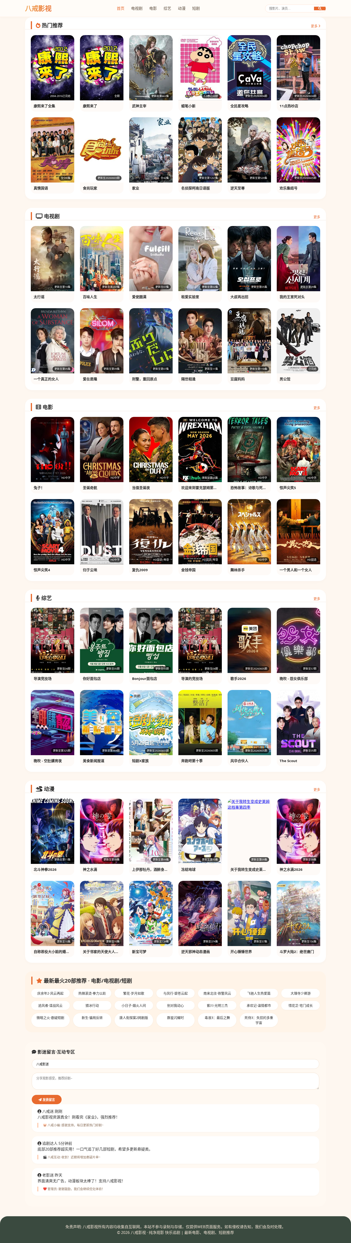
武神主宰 (139, 105)
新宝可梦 (139, 951)
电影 (153, 8)
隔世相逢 (188, 379)
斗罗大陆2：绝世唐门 (297, 951)
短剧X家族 (140, 760)
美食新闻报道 (93, 760)
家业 (135, 188)
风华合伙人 (239, 760)
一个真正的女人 (46, 379)
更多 (315, 26)
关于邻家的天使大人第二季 (104, 951)
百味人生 (90, 296)
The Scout (288, 760)
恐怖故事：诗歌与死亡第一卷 (253, 487)
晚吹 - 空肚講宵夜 (48, 760)
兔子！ (39, 487)
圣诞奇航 (90, 487)
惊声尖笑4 (42, 569)
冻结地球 (188, 869)
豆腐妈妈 (237, 379)
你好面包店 (92, 678)
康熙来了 (90, 105)
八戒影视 (38, 8)
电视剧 (137, 8)
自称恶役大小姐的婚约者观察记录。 (62, 951)
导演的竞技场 (192, 678)
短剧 (196, 8)
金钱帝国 (188, 569)
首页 (120, 8)
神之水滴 (90, 869)
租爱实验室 (190, 296)
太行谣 (39, 296)
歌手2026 (238, 678)
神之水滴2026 (291, 869)
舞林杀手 (237, 569)
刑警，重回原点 (144, 379)
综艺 (167, 8)
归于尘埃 (90, 569)
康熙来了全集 (44, 105)
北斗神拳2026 (45, 869)
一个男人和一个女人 (296, 569)
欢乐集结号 (289, 188)
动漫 (182, 8)
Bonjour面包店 (144, 678)
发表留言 (48, 1100)
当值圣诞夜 (141, 487)
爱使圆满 (139, 296)
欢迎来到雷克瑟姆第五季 (201, 487)
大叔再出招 (239, 296)
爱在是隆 (90, 379)
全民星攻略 (239, 105)
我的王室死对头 (292, 296)
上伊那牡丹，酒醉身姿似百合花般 (159, 869)
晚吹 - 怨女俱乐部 (294, 678)
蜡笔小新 (188, 105)
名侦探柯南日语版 (195, 188)
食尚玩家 (90, 188)
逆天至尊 (237, 188)
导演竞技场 (43, 678)
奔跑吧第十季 (192, 760)
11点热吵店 (289, 105)
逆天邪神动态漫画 (195, 951)
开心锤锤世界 (241, 951)
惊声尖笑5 (288, 487)
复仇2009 (140, 569)
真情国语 (41, 188)
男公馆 (285, 379)
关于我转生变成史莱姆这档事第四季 (259, 869)
